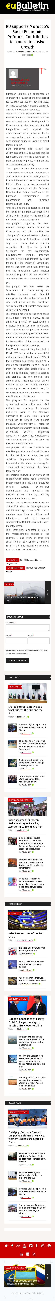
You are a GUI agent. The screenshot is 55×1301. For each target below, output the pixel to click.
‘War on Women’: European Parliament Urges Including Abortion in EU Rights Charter (25, 823)
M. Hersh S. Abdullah (29, 984)
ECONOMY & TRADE (17, 999)
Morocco (38, 560)
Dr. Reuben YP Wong (25, 940)
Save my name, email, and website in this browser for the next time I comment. (26, 652)
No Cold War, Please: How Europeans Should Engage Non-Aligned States (31, 763)
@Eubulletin (12, 595)
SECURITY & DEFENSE (18, 1112)
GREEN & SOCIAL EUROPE (20, 800)
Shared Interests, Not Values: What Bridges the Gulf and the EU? (25, 710)
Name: (9, 635)
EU (21, 560)
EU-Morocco (29, 560)
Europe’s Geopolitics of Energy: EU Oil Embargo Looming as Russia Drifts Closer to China (26, 1022)
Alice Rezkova (27, 954)
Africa (9, 584)
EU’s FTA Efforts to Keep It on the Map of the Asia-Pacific (31, 964)
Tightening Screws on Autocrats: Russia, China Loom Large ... (23, 1282)
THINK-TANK (14, 687)
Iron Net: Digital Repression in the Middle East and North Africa (32, 727)
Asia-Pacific (14, 913)
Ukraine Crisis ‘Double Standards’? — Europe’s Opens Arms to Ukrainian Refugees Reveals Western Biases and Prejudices (32, 843)
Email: (31, 635)
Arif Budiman (26, 970)
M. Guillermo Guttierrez (25, 51)
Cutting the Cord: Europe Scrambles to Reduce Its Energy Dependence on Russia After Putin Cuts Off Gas (32, 1061)
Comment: (10, 622)
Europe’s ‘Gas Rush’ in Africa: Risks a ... (24, 599)
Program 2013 (12, 564)
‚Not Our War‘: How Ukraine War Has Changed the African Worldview (32, 779)
